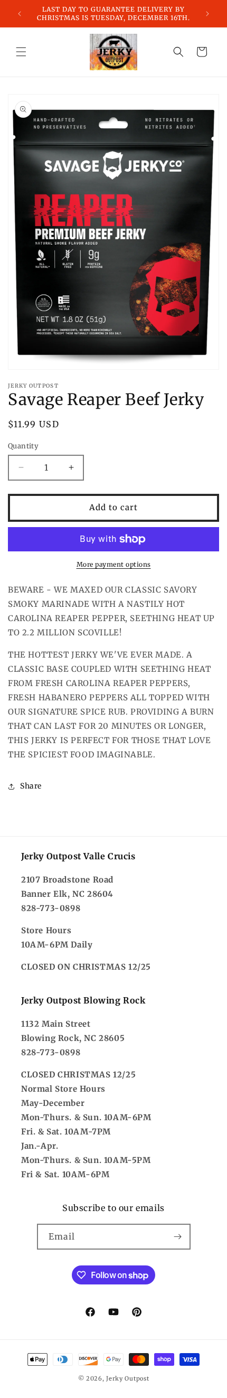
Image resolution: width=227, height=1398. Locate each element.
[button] (21, 51)
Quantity (23, 446)
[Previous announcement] (19, 13)
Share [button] (31, 786)
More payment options (114, 564)
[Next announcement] (207, 13)
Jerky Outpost (127, 1378)
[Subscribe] (178, 1237)
